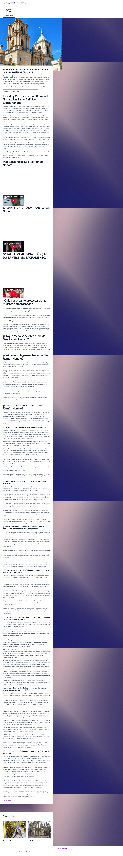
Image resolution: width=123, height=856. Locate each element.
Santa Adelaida (33, 841)
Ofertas (8, 9)
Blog (7, 10)
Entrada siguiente (5, 809)
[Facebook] (3, 76)
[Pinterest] (9, 76)
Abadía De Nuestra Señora (12, 841)
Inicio (7, 7)
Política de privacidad (61, 848)
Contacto (9, 11)
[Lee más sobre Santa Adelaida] (39, 838)
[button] (9, 16)
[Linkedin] (12, 76)
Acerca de (9, 8)
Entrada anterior (5, 807)
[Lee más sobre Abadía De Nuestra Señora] (14, 838)
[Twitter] (6, 76)
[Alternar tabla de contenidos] (35, 91)
